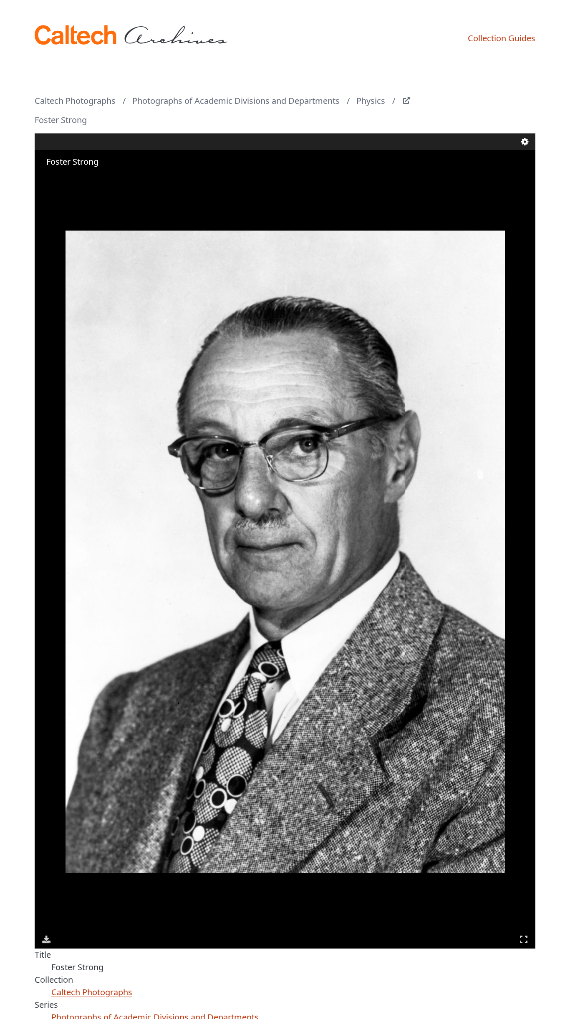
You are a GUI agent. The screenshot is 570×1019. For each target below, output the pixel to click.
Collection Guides (501, 38)
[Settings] (525, 141)
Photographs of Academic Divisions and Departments (236, 100)
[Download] (46, 939)
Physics (370, 100)
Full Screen (523, 939)
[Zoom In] (47, 178)
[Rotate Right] (70, 178)
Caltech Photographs (75, 100)
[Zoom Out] (59, 178)
